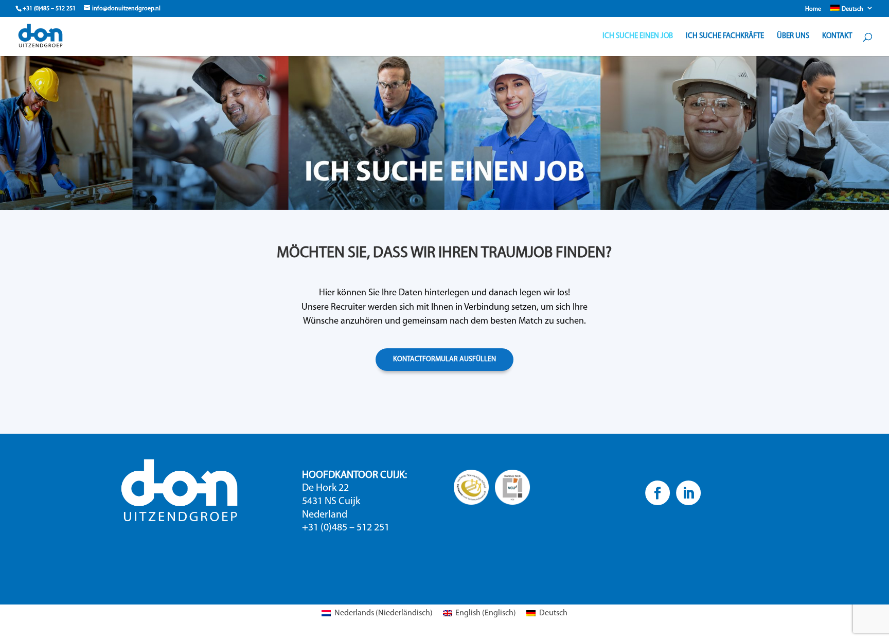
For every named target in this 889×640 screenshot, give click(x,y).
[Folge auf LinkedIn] (687, 493)
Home (813, 9)
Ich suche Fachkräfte (725, 36)
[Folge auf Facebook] (657, 493)
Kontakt (837, 36)
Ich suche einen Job (637, 36)
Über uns (793, 36)
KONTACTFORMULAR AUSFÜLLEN (444, 359)
